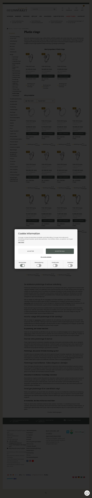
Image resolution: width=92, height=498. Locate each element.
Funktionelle (55, 262)
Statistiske (70, 262)
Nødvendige (22, 262)
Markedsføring (39, 262)
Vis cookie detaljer (46, 257)
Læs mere (21, 242)
